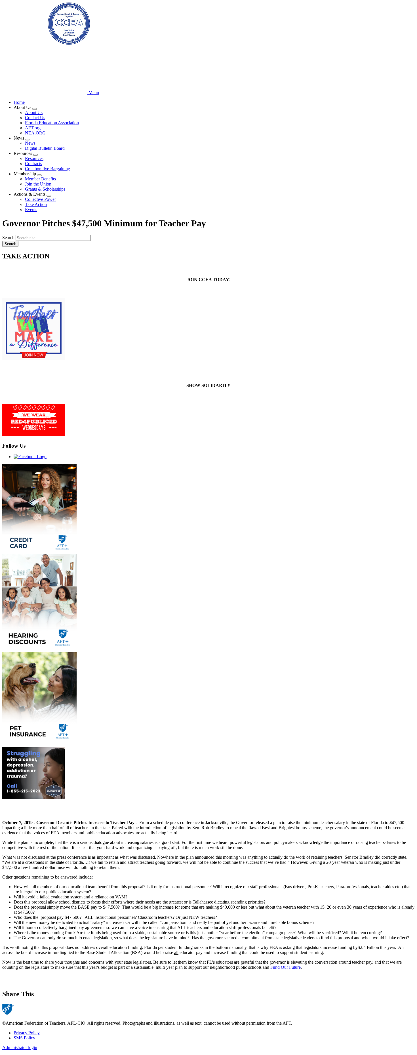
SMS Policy (24, 1037)
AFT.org (33, 127)
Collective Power (40, 199)
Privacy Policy (27, 1032)
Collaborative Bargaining (47, 168)
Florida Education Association (52, 122)
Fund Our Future (285, 967)
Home (19, 102)
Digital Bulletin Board (45, 148)
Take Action (36, 204)
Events (31, 209)
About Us (34, 112)
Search (8, 237)
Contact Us (35, 117)
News (30, 143)
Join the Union (38, 184)
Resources (34, 158)
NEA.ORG (35, 132)
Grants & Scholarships (45, 189)
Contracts (33, 163)
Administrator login (19, 1047)
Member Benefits (40, 178)
